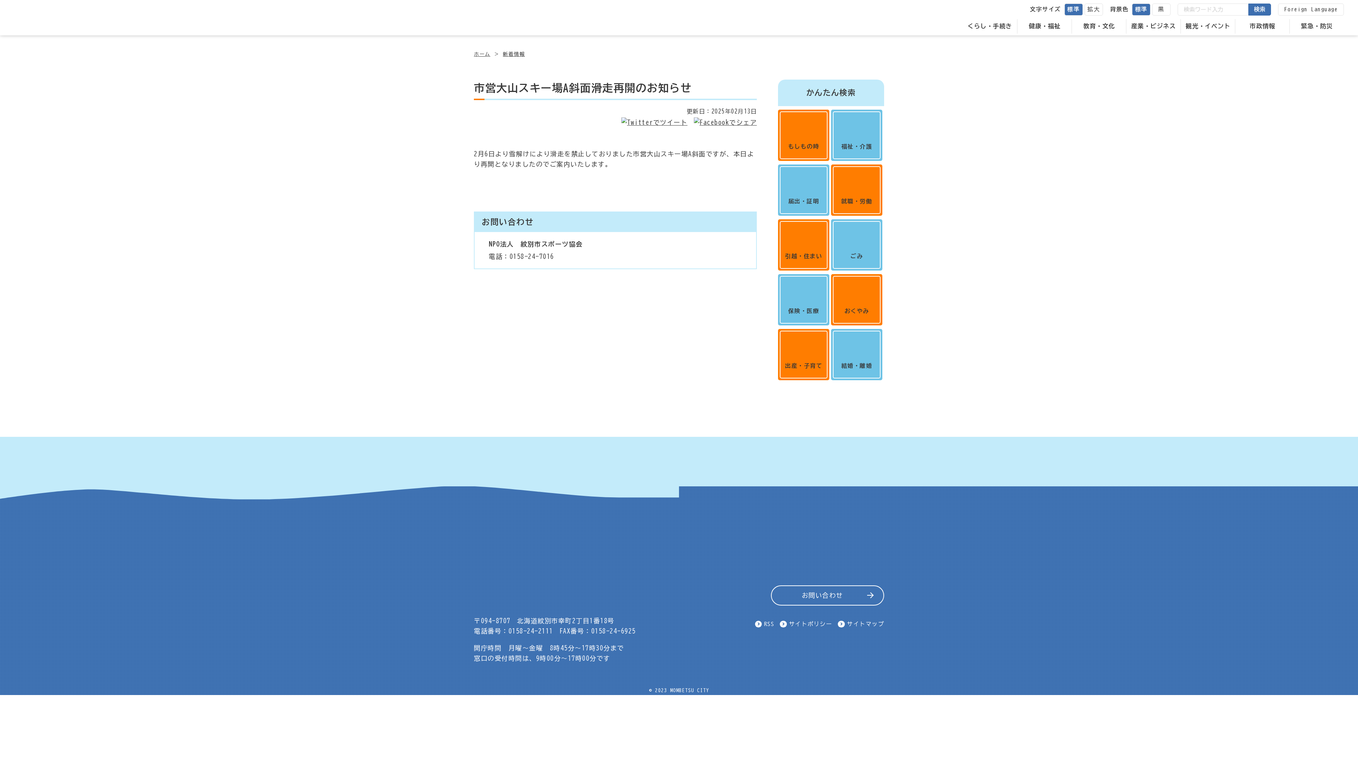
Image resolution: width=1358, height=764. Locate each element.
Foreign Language (1311, 9)
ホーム (482, 54)
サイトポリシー (810, 624)
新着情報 (514, 54)
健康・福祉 (1045, 26)
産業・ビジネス (1153, 26)
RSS (769, 624)
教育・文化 (1099, 26)
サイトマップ (865, 624)
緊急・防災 (1317, 26)
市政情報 (1262, 26)
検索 (1259, 9)
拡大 (1093, 9)
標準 (1073, 9)
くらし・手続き (990, 26)
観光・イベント (1208, 26)
